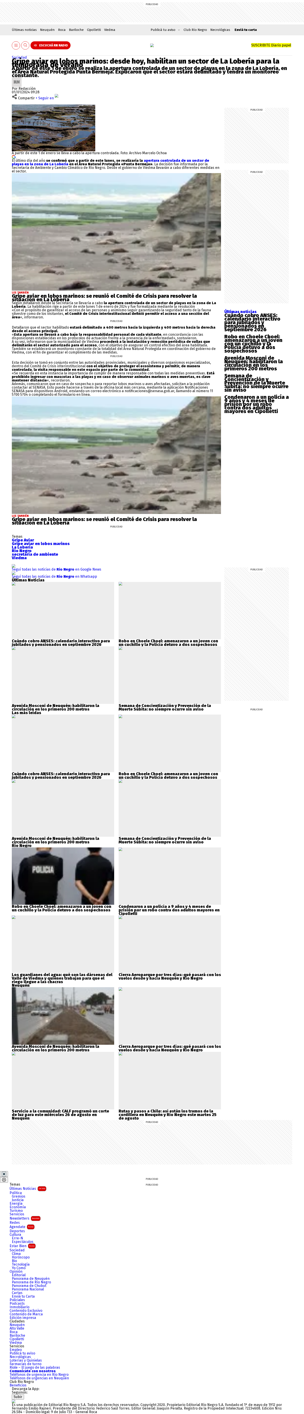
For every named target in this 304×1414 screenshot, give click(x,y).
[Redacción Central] (17, 79)
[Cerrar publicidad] (4, 1174)
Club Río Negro (195, 30)
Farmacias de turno (25, 1364)
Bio (14, 1261)
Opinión (16, 1271)
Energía (16, 1203)
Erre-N (17, 1238)
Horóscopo (21, 1257)
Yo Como (19, 1268)
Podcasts (17, 1303)
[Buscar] (25, 45)
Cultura (15, 1234)
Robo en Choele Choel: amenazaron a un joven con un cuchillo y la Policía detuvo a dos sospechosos (253, 344)
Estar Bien (22, 1246)
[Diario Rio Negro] (13, 1401)
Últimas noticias (24, 30)
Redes (15, 1222)
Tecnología (21, 1264)
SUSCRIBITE (271, 45)
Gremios (18, 1196)
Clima (16, 1254)
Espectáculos (22, 1242)
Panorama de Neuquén (31, 1278)
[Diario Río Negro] (152, 45)
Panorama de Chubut (29, 1286)
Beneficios (18, 1385)
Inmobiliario (19, 1307)
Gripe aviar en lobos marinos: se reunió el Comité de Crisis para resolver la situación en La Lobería (104, 298)
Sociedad (19, 57)
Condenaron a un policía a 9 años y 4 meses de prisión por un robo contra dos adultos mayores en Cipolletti (256, 404)
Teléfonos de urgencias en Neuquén (39, 1378)
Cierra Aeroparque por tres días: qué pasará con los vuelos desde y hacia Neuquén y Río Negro (170, 976)
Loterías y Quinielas (26, 1360)
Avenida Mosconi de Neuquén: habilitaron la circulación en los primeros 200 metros (253, 363)
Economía (18, 1207)
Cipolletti (94, 30)
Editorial (19, 1275)
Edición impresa (23, 1318)
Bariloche (76, 30)
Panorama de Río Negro (31, 1282)
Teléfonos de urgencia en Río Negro (39, 1374)
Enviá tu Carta (23, 1296)
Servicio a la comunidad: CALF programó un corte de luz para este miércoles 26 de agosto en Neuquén (60, 1115)
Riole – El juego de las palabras (35, 1367)
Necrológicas (220, 30)
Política (16, 1193)
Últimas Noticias (27, 1188)
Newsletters (24, 1218)
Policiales (17, 1300)
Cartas (17, 1293)
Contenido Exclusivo (26, 1310)
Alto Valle (17, 1328)
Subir (18, 1397)
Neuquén (47, 30)
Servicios (17, 1214)
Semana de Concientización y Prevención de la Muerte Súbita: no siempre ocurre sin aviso (256, 383)
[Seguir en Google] (14, 156)
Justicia (18, 1200)
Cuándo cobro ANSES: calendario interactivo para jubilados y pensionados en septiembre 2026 (252, 322)
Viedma (109, 30)
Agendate (21, 1227)
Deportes (17, 1231)
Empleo (16, 1350)
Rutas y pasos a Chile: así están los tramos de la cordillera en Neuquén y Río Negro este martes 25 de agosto (168, 1115)
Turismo (16, 1210)
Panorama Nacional (28, 1289)
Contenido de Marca (26, 1314)
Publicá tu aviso (22, 1353)
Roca (62, 30)
